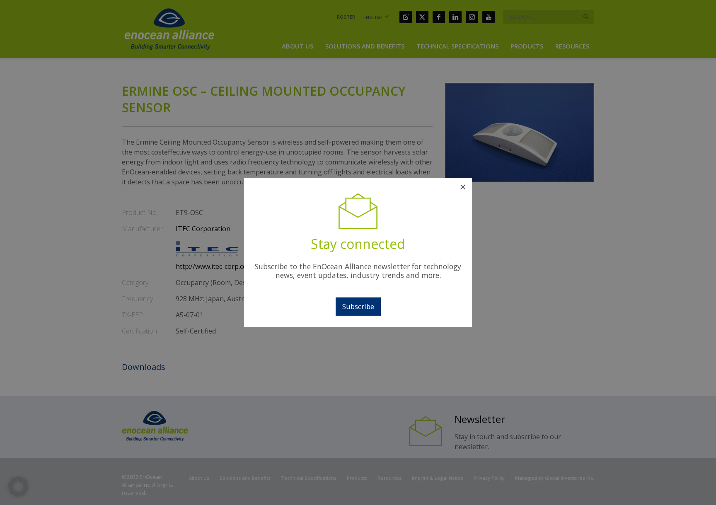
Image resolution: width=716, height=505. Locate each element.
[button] (18, 487)
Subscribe (358, 306)
